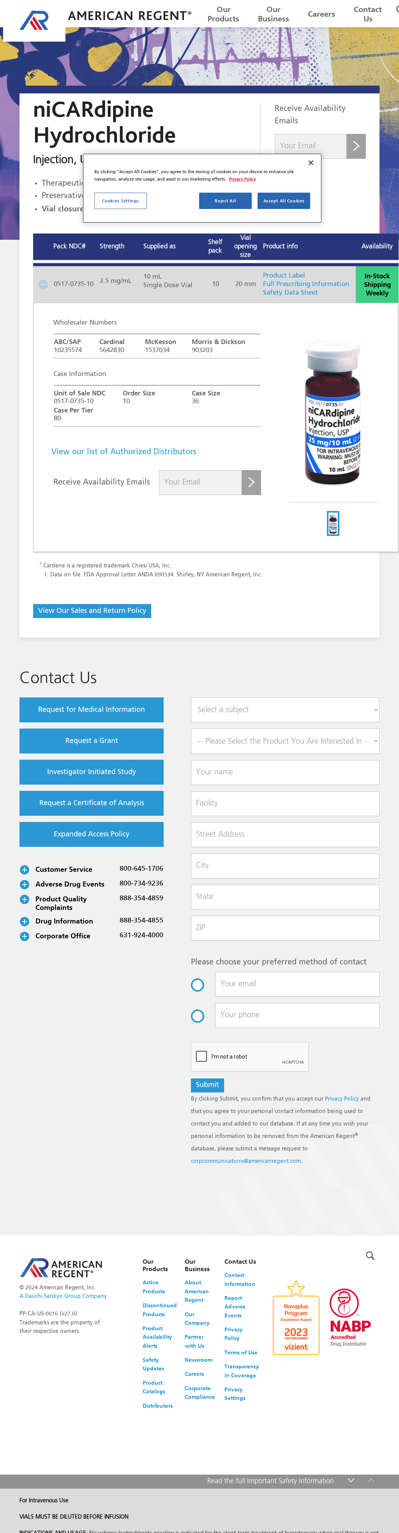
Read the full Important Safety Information (270, 1481)
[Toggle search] (370, 1256)
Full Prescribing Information (306, 284)
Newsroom (198, 1359)
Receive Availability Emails (101, 482)
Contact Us (368, 14)
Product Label (284, 275)
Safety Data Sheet (290, 293)
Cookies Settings (120, 201)
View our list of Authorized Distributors (123, 452)
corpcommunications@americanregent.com (246, 1161)
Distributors (158, 1405)
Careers (321, 14)
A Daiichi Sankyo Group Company (63, 1296)
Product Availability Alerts (157, 1337)
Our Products (223, 14)
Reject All (225, 201)
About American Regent (197, 1291)
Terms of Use (241, 1352)
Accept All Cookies (284, 201)
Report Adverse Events (234, 1306)
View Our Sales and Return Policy (92, 611)
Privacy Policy (342, 1099)
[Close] (311, 162)
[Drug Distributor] (350, 1317)
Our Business (273, 14)
